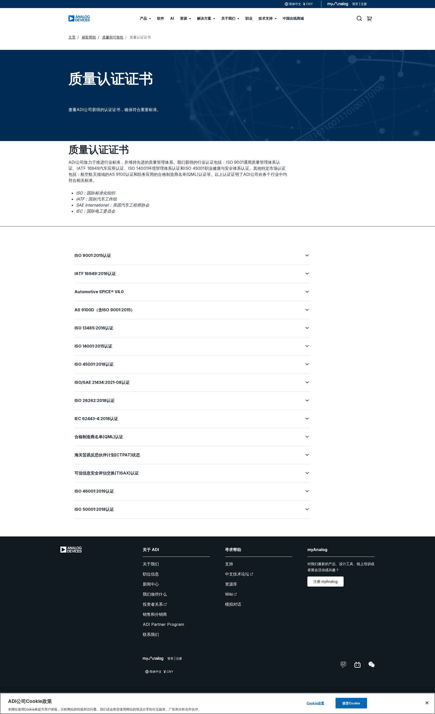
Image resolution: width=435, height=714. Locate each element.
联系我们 (151, 634)
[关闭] (426, 702)
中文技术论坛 (237, 573)
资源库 (231, 584)
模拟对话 (233, 604)
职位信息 (151, 573)
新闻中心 (151, 584)
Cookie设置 (315, 702)
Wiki (229, 594)
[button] (192, 258)
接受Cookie (351, 702)
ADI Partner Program (163, 624)
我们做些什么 (155, 594)
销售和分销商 (155, 614)
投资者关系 (153, 604)
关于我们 (151, 563)
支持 (229, 563)
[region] (217, 703)
